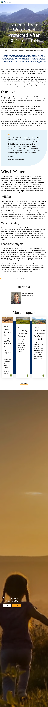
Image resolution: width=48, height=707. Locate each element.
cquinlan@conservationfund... (28, 298)
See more (23, 383)
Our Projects (14, 50)
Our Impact (6, 50)
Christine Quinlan (27, 293)
